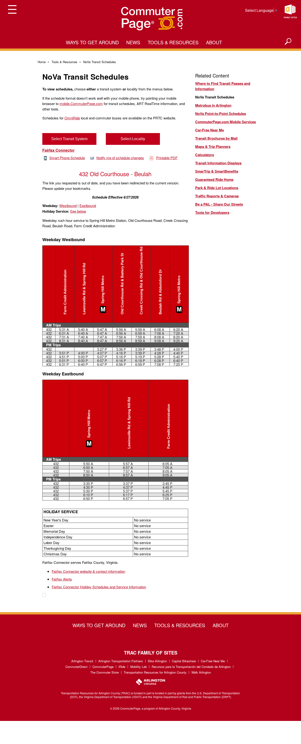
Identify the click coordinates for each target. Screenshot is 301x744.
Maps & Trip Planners (212, 146)
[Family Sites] (290, 11)
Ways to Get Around (92, 42)
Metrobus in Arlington (213, 105)
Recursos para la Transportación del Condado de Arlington (191, 666)
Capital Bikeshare (184, 661)
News (133, 42)
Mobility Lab (138, 666)
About (214, 42)
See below (78, 211)
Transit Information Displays (218, 163)
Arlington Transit (82, 661)
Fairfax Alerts (62, 579)
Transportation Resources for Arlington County (155, 672)
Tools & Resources (173, 42)
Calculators (204, 154)
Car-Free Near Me (209, 130)
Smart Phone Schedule (67, 157)
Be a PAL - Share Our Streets (219, 204)
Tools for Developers (212, 212)
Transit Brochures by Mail (216, 138)
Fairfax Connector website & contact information (88, 571)
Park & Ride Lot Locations (216, 187)
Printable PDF (167, 157)
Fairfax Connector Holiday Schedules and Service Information (99, 586)
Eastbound (87, 205)
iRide (122, 666)
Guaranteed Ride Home (214, 179)
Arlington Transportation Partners (120, 661)
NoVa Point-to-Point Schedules (220, 113)
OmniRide (72, 117)
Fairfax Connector (58, 150)
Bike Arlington (157, 661)
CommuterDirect (76, 666)
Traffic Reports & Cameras (217, 196)
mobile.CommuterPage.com (81, 103)
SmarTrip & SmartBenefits (216, 171)
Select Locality (133, 139)
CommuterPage (103, 666)
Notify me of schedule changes (120, 157)
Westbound (68, 205)
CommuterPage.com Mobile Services (225, 121)
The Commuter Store (104, 672)
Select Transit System (69, 139)
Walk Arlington (201, 672)
